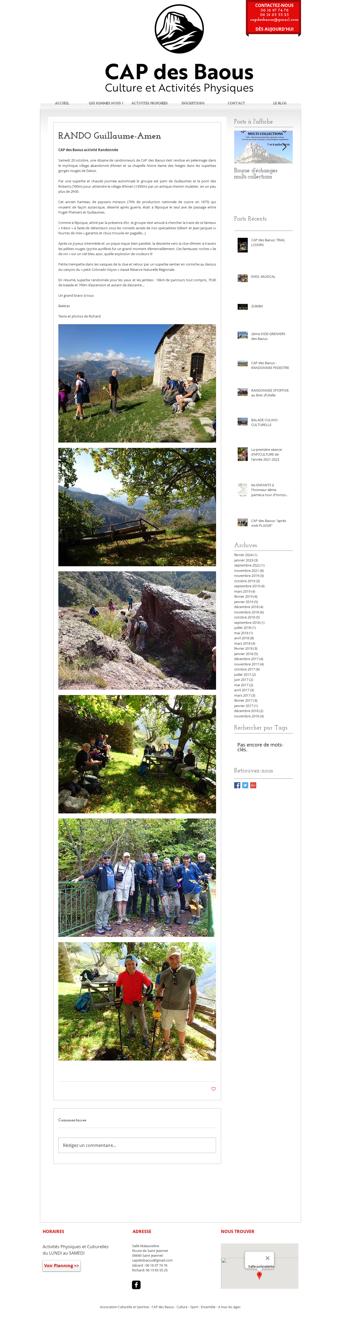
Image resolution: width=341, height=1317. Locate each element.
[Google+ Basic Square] (253, 785)
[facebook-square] (136, 1284)
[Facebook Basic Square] (237, 785)
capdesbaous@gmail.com (274, 20)
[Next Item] (284, 147)
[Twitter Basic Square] (245, 785)
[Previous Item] (242, 147)
